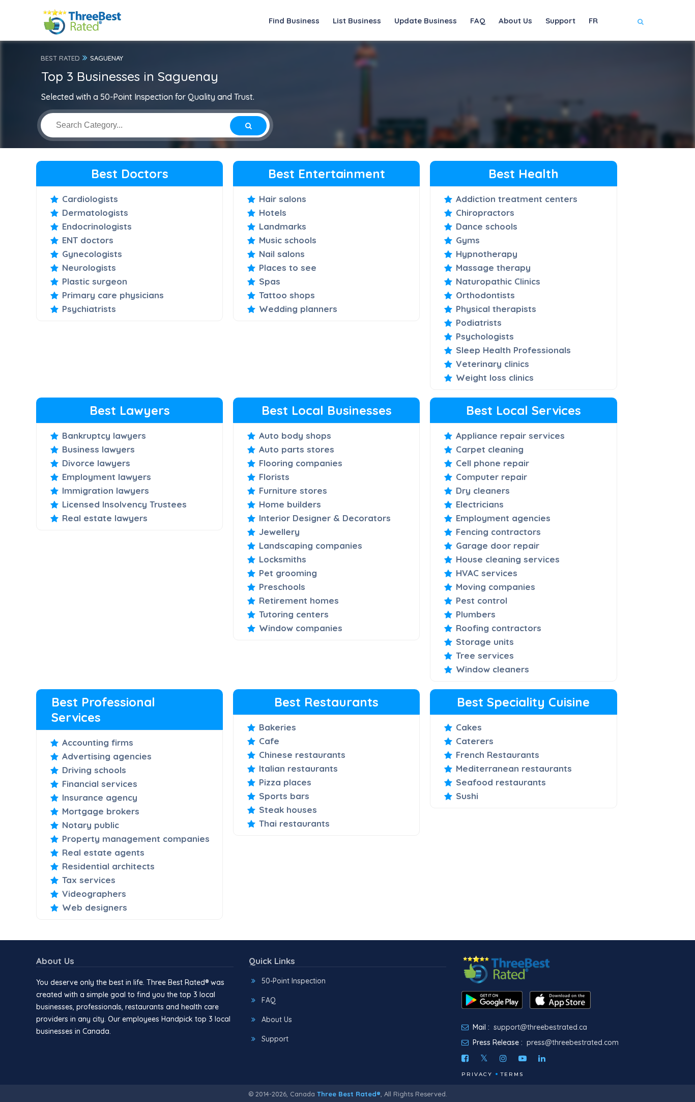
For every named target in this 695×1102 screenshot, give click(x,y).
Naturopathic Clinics (498, 281)
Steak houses (288, 809)
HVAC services (486, 573)
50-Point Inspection (294, 980)
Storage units (485, 641)
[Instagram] (503, 1058)
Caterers (475, 741)
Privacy (477, 1074)
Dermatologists (95, 212)
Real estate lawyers (105, 518)
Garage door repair (497, 545)
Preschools (282, 586)
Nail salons (282, 253)
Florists (274, 476)
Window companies (300, 628)
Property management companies (136, 838)
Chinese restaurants (302, 754)
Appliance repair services (510, 435)
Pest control (481, 600)
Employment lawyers (106, 476)
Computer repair (491, 476)
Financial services (99, 783)
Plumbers (476, 614)
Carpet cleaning (490, 449)
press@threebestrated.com (573, 1042)
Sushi (467, 795)
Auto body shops (295, 435)
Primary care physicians (113, 295)
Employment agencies (503, 518)
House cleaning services (508, 559)
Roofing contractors (498, 628)
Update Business (425, 20)
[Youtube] (522, 1058)
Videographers (94, 893)
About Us (515, 20)
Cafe (269, 741)
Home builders (290, 504)
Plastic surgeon (94, 281)
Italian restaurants (298, 768)
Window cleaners (492, 669)
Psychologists (485, 336)
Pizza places (285, 782)
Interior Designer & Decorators (325, 518)
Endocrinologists (97, 226)
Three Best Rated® (349, 1094)
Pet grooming (288, 573)
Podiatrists (479, 322)
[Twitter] (484, 1058)
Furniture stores (293, 490)
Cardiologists (90, 198)
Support (560, 20)
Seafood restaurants (501, 782)
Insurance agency (99, 797)
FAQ (477, 20)
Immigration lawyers (105, 490)
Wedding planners (298, 308)
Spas (269, 281)
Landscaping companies (310, 545)
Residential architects (108, 866)
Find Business (294, 20)
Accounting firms (97, 742)
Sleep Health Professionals (513, 350)
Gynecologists (92, 253)
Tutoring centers (294, 614)
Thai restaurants (294, 823)
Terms (512, 1074)
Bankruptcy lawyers (104, 435)
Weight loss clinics (495, 377)
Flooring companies (300, 463)
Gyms (468, 240)
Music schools (287, 240)
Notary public (90, 825)
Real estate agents (103, 852)
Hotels (272, 212)
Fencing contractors (498, 531)
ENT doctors (87, 240)
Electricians (480, 504)
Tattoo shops (287, 295)
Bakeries (277, 727)
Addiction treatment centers (516, 198)
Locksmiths (282, 559)
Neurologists (89, 267)
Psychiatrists (89, 308)
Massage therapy (493, 267)
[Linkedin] (541, 1058)
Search (620, 51)
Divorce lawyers (96, 463)
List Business (357, 20)
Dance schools (486, 226)
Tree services (485, 655)
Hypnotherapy (486, 253)
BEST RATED (60, 58)
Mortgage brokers (100, 811)
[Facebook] (465, 1058)
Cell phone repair (492, 463)
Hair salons (282, 198)
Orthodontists (485, 295)
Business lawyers (98, 449)
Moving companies (495, 586)
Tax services (88, 879)
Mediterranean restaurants (514, 768)
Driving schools (94, 770)
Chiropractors (485, 212)
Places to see (287, 267)
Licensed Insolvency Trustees (124, 504)
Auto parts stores (296, 449)
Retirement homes (299, 600)
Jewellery (279, 531)
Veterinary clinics (492, 363)
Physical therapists (496, 308)
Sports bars (284, 795)
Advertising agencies (107, 756)
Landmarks (282, 226)
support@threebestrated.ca (540, 1027)
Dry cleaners (483, 490)
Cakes (469, 727)
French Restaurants (497, 754)
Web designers (94, 907)
